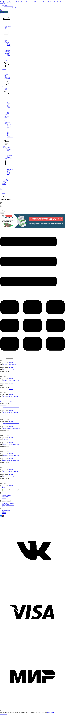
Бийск (8, 1)
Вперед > (5, 487)
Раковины (4, 86)
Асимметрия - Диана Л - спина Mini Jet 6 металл (10, 471)
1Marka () (3, 211)
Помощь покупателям (4, 493)
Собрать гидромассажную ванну (10, 7)
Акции (3, 183)
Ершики (8, 176)
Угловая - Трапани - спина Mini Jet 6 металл (7, 401)
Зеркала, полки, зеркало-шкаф (7, 53)
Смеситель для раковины (7, 74)
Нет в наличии (3, 405)
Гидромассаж (4, 5)
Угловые (6, 24)
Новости (3, 511)
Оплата (3, 497)
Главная (3, 193)
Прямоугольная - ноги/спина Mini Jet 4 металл (11, 380)
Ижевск (27, 1)
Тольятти (58, 1)
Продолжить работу (3, 714)
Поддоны (8, 107)
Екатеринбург (23, 1)
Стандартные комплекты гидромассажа (9, 125)
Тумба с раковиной (8, 49)
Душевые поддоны (6, 100)
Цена (1, 202)
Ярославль (9, 2)
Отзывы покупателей (6, 510)
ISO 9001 (4, 512)
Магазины (2, 12)
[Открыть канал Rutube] (2, 515)
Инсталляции (9, 154)
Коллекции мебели (6, 40)
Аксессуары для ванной (7, 168)
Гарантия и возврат (5, 504)
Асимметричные (7, 25)
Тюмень (1, 2)
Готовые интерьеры (6, 38)
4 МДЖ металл (5, 385)
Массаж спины (8, 131)
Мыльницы (9, 178)
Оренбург (50, 1)
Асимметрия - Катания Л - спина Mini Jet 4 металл (10, 417)
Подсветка (8, 136)
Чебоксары (5, 2)
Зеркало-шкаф (8, 55)
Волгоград (11, 1)
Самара (55, 1)
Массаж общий (8, 127)
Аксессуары (4, 166)
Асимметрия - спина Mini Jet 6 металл (9, 364)
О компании (2, 508)
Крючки (8, 177)
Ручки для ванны (6, 121)
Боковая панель (8, 113)
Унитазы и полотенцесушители (6, 147)
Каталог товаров (3, 13)
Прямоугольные (7, 23)
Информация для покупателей (5, 501)
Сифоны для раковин (7, 89)
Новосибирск (45, 1)
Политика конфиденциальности (8, 503)
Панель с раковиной (8, 45)
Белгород (5, 1)
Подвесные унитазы (8, 151)
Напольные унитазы (9, 150)
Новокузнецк (41, 1)
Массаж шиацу (8, 133)
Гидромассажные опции (7, 195)
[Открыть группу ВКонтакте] (1, 515)
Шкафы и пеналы (6, 57)
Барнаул (1, 1)
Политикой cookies (50, 712)
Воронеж (14, 1)
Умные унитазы (8, 153)
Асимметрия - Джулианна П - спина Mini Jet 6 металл (11, 428)
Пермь (53, 1)
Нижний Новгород (35, 1)
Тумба (8, 43)
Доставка (4, 498)
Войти (3, 181)
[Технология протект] (32, 221)
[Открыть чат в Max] (1, 10)
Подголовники (7, 119)
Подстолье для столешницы (7, 51)
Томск (61, 1)
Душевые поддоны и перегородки (6, 98)
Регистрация (4, 182)
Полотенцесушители (8, 158)
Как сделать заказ (5, 496)
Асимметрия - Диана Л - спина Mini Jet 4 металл (10, 396)
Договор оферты (5, 506)
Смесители (4, 69)
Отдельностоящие (8, 26)
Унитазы (6, 148)
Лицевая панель (8, 111)
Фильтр (1, 201)
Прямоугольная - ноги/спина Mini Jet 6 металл (11, 369)
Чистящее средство (6, 180)
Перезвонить (2, 3)
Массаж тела (8, 129)
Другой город (18, 1)
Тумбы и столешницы (7, 42)
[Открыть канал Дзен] (3, 515)
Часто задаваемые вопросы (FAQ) (8, 505)
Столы (6, 58)
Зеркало (8, 54)
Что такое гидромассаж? (8, 6)
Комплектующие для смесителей (7, 78)
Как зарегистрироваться (6, 495)
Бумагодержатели (10, 169)
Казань (30, 1)
